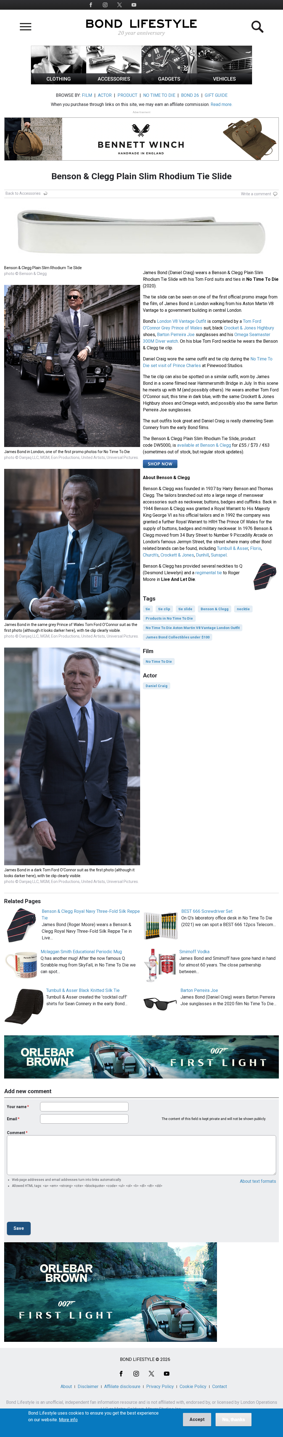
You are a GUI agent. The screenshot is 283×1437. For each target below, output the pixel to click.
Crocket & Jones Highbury (249, 328)
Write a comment (256, 194)
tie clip (164, 609)
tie (148, 609)
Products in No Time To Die (169, 618)
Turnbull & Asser (232, 548)
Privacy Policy (160, 1386)
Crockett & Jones (177, 555)
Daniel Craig (156, 686)
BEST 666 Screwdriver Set (206, 911)
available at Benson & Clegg (204, 445)
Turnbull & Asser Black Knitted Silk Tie (83, 990)
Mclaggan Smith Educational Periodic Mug (81, 951)
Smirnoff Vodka (194, 951)
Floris (255, 548)
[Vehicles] (224, 82)
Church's (151, 555)
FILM (87, 95)
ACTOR (105, 95)
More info (68, 1419)
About (66, 1386)
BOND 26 (190, 95)
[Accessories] (114, 82)
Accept (197, 1419)
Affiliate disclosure (122, 1386)
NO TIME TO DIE (159, 95)
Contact (219, 1386)
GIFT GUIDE (216, 95)
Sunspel (219, 555)
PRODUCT (127, 95)
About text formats (258, 1181)
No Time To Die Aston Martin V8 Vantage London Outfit (193, 628)
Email (12, 1119)
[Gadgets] (169, 82)
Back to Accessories (23, 193)
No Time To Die (159, 661)
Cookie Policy (193, 1386)
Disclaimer (88, 1386)
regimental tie (208, 572)
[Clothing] (58, 82)
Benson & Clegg (215, 609)
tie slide (185, 609)
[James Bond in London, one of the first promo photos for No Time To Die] (72, 445)
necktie (243, 609)
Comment (16, 1133)
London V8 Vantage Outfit (181, 321)
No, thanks (233, 1419)
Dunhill (202, 555)
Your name (17, 1107)
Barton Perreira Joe (176, 334)
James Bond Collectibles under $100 (177, 637)
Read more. (221, 104)
